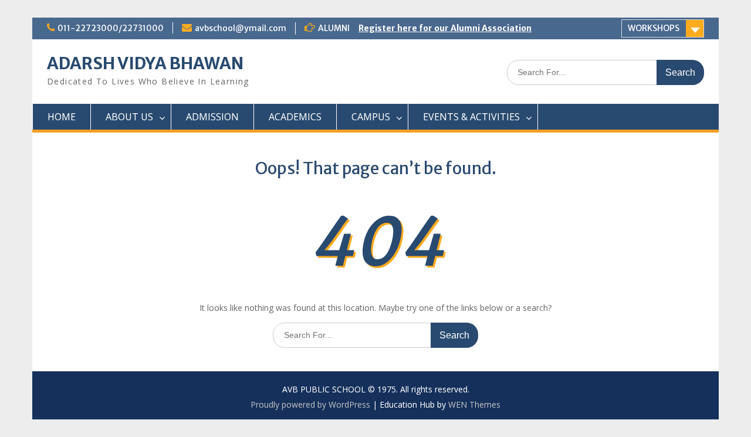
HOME (62, 116)
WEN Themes (474, 404)
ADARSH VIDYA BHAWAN (145, 63)
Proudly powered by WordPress (310, 404)
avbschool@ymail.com (240, 28)
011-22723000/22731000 (110, 28)
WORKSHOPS (653, 28)
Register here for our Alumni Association (445, 28)
